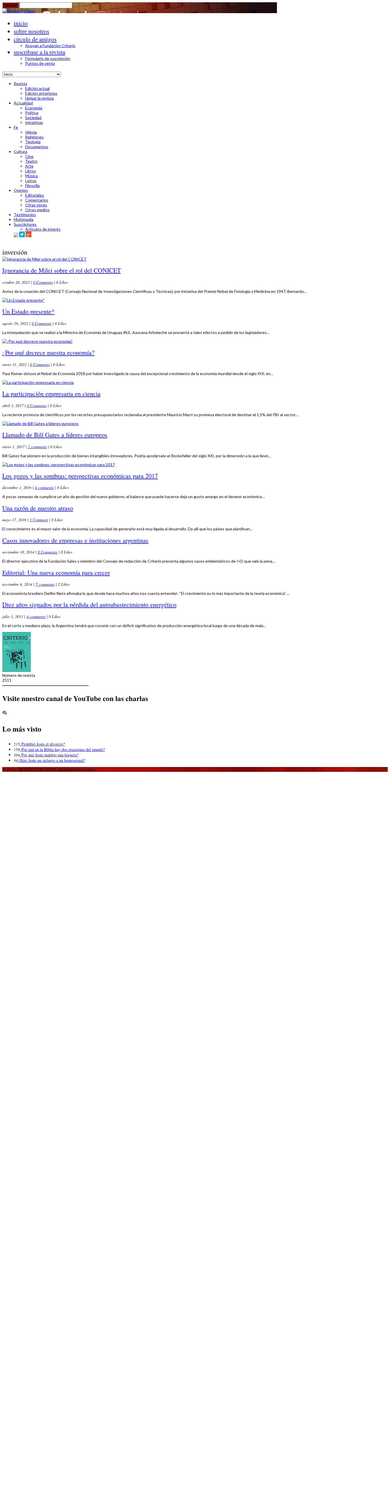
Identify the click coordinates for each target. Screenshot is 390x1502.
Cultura (20, 151)
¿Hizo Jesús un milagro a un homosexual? (51, 760)
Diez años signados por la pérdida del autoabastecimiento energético (89, 604)
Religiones (34, 136)
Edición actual (37, 88)
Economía (33, 107)
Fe (16, 127)
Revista (20, 83)
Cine (29, 156)
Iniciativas (34, 122)
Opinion (21, 190)
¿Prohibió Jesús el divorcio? (42, 744)
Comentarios (36, 200)
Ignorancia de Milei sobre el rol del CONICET (61, 270)
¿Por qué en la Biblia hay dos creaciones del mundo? (62, 749)
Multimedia (23, 219)
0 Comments (43, 282)
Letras (31, 180)
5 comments (45, 584)
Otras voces (36, 204)
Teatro (31, 161)
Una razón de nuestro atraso (37, 508)
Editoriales (34, 195)
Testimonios (25, 214)
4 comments (44, 487)
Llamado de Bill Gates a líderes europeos (54, 434)
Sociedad (33, 117)
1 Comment (39, 519)
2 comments (37, 446)
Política (31, 112)
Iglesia (31, 132)
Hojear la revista (39, 98)
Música (31, 175)
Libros (30, 170)
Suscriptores (25, 224)
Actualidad (23, 102)
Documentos (36, 146)
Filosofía (32, 185)
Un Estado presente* (28, 311)
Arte (29, 166)
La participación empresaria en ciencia (51, 393)
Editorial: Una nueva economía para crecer (56, 572)
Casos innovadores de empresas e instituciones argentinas (75, 540)
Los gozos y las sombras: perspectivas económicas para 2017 (80, 476)
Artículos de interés (43, 229)
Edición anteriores (41, 93)
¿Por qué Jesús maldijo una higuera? (49, 755)
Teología (33, 141)
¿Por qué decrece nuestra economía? (48, 352)
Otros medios (37, 209)
